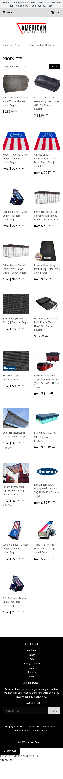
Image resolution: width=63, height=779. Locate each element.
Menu (10, 12)
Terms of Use (33, 726)
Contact (32, 668)
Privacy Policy (49, 726)
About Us (31, 672)
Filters (54, 66)
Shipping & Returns (32, 663)
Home (5, 45)
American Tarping (34, 742)
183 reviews (6, 760)
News (31, 676)
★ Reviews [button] (10, 751)
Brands (31, 655)
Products (19, 45)
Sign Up (54, 711)
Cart (57, 12)
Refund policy (40, 730)
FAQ (31, 659)
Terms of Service (22, 730)
